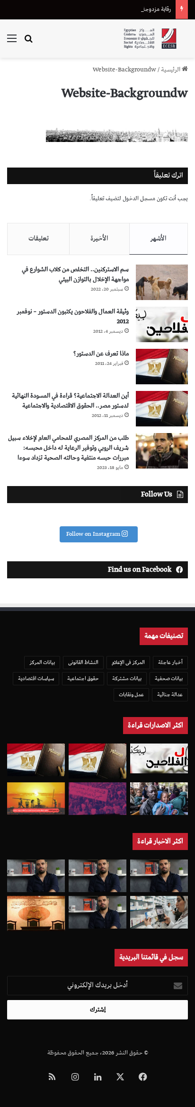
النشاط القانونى (83, 662)
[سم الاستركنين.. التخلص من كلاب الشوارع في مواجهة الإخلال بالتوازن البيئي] (162, 282)
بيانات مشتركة (127, 678)
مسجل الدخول (139, 198)
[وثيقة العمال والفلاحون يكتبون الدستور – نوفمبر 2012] (162, 324)
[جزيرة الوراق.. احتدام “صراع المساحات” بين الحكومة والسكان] (97, 798)
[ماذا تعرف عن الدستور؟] (162, 366)
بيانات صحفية (169, 678)
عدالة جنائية (170, 695)
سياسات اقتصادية (36, 678)
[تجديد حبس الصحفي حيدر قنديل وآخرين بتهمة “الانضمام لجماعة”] (159, 875)
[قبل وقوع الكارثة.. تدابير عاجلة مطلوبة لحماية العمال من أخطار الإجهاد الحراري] (36, 798)
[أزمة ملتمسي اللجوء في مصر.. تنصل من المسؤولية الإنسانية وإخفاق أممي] (159, 798)
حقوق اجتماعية (83, 678)
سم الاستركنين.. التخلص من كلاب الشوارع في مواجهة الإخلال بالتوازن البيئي (75, 274)
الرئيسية (171, 70)
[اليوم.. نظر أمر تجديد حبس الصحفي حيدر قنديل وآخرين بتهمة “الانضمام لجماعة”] (97, 875)
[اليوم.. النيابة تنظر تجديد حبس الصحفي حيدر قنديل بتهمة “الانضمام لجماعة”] (97, 912)
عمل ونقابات (131, 695)
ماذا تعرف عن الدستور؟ (101, 354)
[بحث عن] (28, 42)
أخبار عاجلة (170, 662)
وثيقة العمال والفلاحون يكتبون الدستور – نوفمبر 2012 (73, 317)
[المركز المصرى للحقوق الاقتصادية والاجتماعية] (150, 38)
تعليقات (38, 238)
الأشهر (158, 238)
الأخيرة (99, 238)
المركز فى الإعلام (128, 662)
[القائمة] (12, 42)
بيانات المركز (42, 662)
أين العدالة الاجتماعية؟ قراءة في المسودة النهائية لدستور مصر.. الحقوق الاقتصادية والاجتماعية (70, 401)
